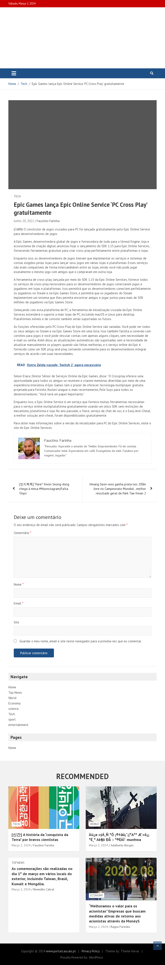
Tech (17, 196)
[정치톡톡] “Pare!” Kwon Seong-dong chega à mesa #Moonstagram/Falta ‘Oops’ (44, 488)
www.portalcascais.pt (61, 951)
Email (18, 603)
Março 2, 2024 (21, 845)
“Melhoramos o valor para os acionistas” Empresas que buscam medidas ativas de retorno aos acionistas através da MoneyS (117, 914)
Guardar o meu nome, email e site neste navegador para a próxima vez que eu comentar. (81, 641)
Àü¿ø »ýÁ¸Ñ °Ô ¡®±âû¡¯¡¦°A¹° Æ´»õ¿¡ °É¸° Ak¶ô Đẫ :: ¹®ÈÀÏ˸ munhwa (119, 837)
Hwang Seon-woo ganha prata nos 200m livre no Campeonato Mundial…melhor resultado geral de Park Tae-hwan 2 (118, 488)
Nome (18, 584)
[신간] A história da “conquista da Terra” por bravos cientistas (40, 837)
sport (12, 719)
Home (12, 687)
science (13, 709)
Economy (14, 703)
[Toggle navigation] (13, 73)
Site (16, 622)
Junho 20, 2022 (24, 221)
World (12, 698)
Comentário (22, 533)
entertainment (18, 725)
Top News (15, 692)
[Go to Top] (157, 945)
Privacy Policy (90, 951)
